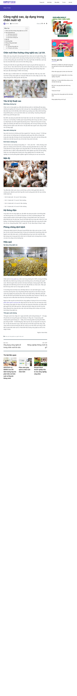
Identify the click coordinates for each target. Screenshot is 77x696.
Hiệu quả (7, 44)
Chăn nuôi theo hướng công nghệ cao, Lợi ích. (16, 30)
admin (7, 23)
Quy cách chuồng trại (12, 35)
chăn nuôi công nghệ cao (10, 336)
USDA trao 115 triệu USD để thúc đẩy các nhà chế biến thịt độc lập (62, 81)
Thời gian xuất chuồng (13, 48)
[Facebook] (42, 23)
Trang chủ (42, 2)
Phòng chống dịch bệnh (11, 43)
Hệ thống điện (8, 41)
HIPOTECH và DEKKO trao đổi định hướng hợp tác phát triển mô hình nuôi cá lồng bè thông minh (10, 373)
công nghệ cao (15, 279)
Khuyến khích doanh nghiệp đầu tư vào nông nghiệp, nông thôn (40, 371)
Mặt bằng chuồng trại (12, 34)
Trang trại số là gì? (56, 90)
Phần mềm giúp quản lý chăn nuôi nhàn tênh (24, 370)
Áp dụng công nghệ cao (13, 46)
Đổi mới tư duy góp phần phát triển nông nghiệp (61, 86)
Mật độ (7, 39)
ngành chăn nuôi (19, 336)
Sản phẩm (57, 2)
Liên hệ (70, 2)
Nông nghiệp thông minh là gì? (59, 99)
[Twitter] (44, 23)
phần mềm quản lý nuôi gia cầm (12, 302)
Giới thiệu (49, 2)
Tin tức (64, 2)
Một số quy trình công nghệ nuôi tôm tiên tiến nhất (62, 95)
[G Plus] (46, 23)
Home (5, 8)
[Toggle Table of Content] (26, 28)
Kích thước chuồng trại (13, 37)
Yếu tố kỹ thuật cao (10, 32)
